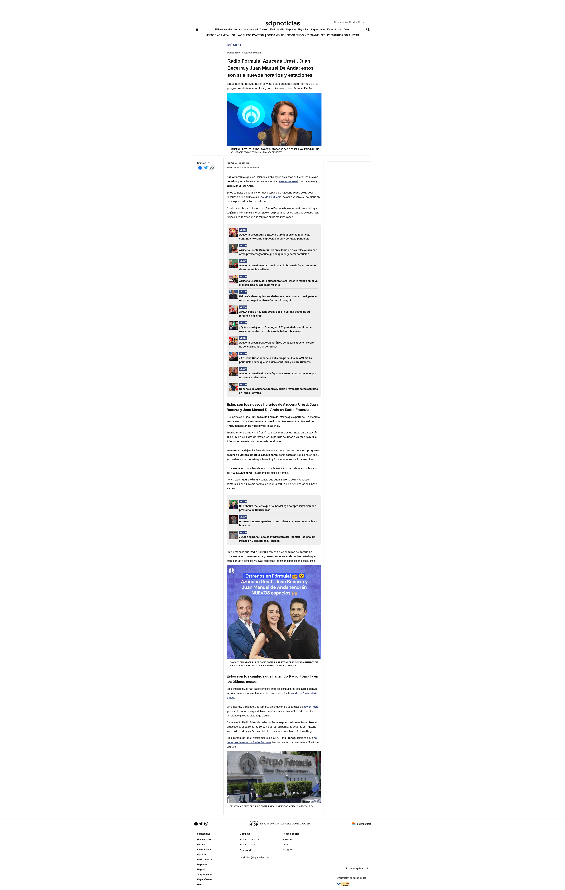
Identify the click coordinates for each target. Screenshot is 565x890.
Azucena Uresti (252, 52)
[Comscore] (361, 823)
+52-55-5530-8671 (249, 844)
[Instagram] (206, 824)
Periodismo (233, 52)
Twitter (285, 844)
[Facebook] (200, 167)
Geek (346, 29)
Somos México (275, 35)
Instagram (287, 849)
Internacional (251, 29)
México (238, 29)
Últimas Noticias (223, 29)
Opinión (264, 29)
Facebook (287, 839)
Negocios (303, 29)
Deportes (291, 29)
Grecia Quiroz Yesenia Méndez (305, 35)
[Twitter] (206, 167)
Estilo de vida (277, 29)
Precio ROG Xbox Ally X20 (343, 35)
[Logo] (282, 24)
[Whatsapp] (212, 167)
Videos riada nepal (218, 35)
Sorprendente (317, 29)
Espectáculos (334, 29)
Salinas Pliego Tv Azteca (248, 35)
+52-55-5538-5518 (249, 839)
